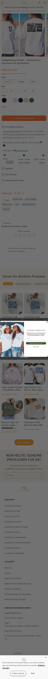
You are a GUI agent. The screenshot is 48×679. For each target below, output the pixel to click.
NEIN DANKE (36, 346)
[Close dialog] (46, 322)
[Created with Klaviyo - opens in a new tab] (24, 357)
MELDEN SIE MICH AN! (36, 343)
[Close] (46, 657)
